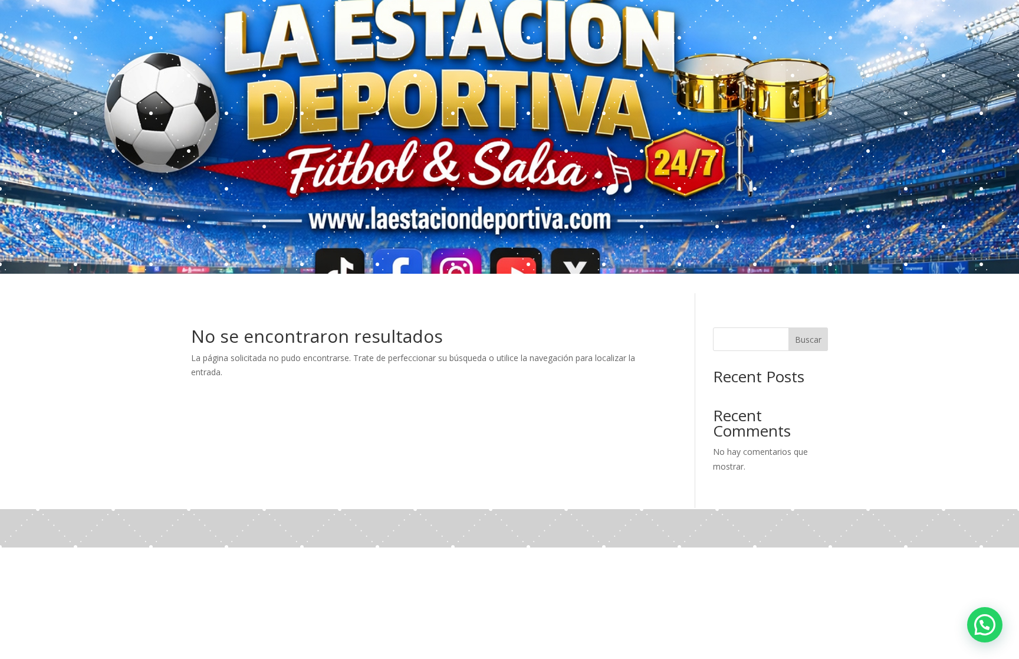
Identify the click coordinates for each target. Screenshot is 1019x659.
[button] (984, 624)
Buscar (808, 339)
